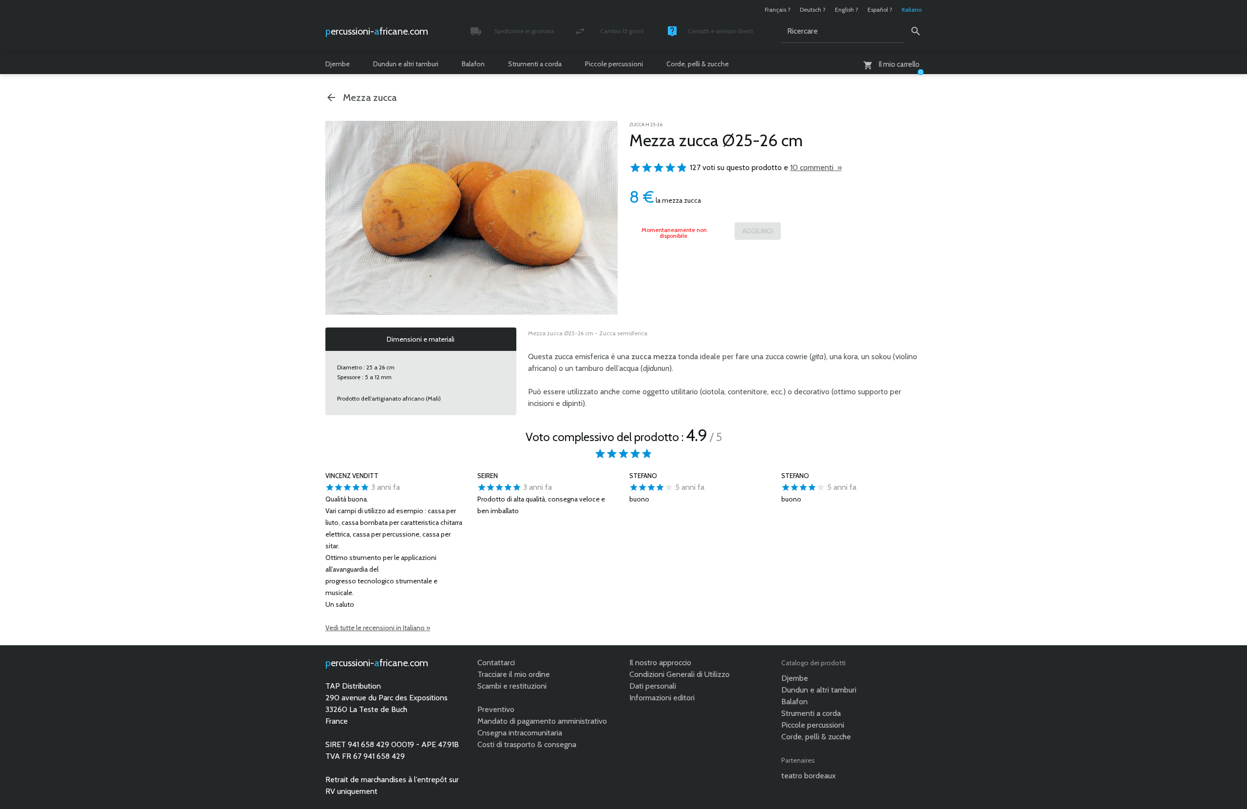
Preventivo (495, 709)
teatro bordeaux (808, 775)
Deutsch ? (813, 9)
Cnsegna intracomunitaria (519, 732)
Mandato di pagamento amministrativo (542, 721)
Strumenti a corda (535, 63)
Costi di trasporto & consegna (526, 744)
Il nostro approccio (660, 662)
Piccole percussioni (614, 63)
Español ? (880, 9)
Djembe (337, 63)
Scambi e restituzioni (512, 686)
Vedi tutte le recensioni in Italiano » (377, 627)
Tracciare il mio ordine (513, 674)
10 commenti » (816, 167)
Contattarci (496, 662)
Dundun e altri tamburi (405, 63)
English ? (846, 9)
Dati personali (652, 686)
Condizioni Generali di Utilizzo (679, 674)
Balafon (473, 63)
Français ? (778, 9)
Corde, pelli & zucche (697, 63)
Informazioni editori (662, 697)
